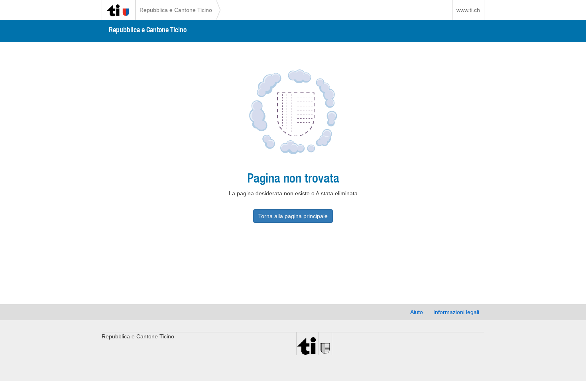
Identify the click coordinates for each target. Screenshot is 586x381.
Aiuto (416, 312)
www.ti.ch (468, 10)
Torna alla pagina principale (293, 216)
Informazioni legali (456, 312)
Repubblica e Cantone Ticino (176, 10)
